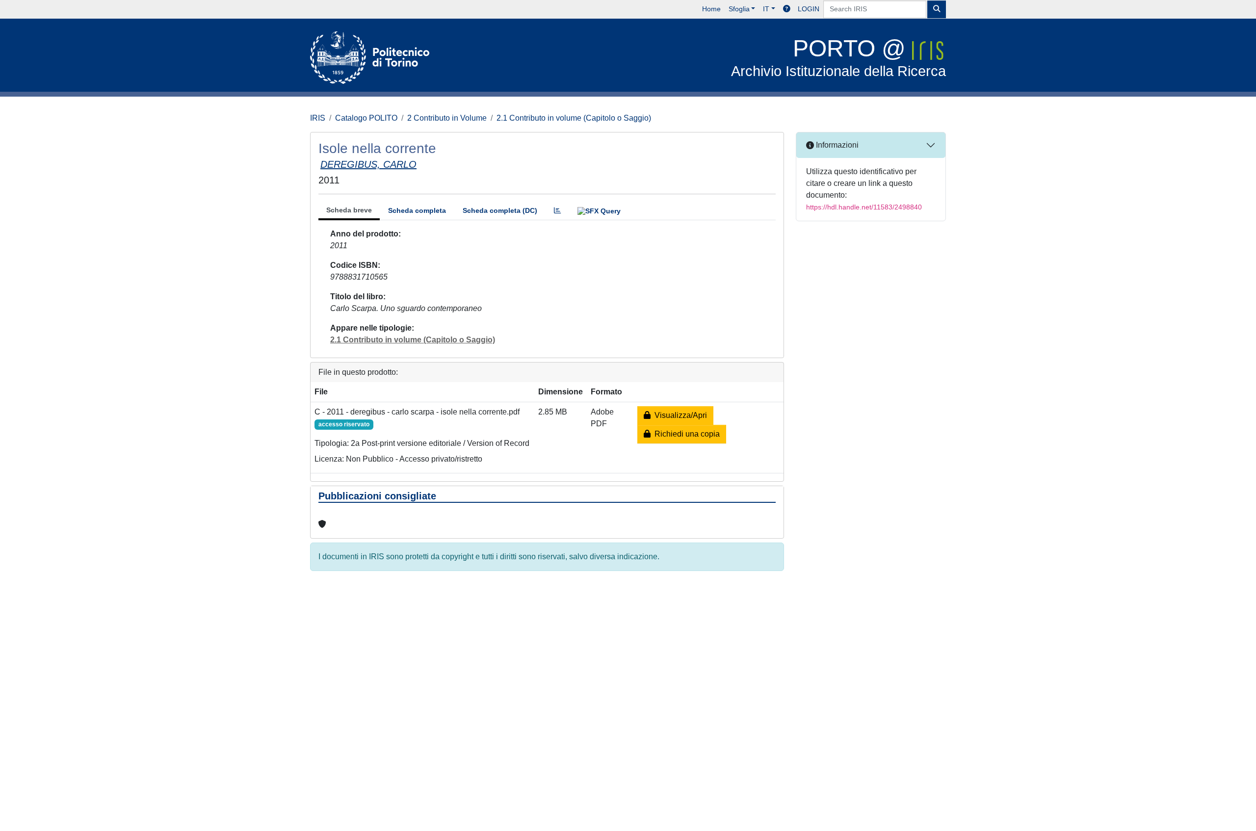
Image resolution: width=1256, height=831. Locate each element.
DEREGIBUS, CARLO (368, 164)
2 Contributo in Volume (447, 118)
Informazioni (836, 145)
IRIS (317, 118)
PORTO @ (838, 57)
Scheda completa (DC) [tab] (500, 210)
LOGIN (808, 9)
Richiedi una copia (685, 434)
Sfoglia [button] (739, 9)
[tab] (557, 210)
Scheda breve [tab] (349, 210)
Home (711, 9)
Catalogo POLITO (366, 118)
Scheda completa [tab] (417, 210)
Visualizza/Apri (679, 415)
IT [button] (766, 9)
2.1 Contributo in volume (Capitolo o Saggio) (574, 118)
